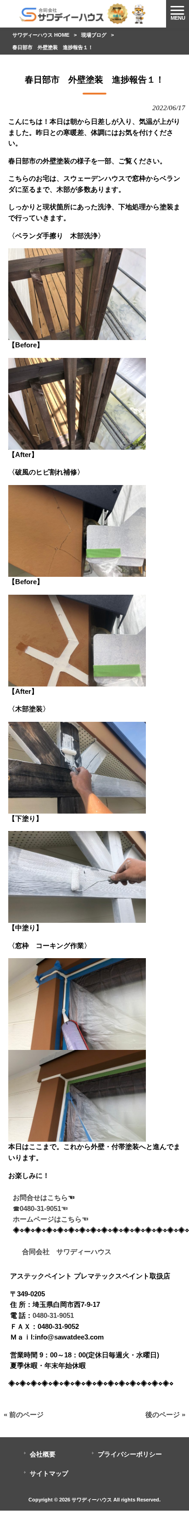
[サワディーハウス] (83, 13)
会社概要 (43, 1454)
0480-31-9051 (53, 1315)
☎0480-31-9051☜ (40, 1208)
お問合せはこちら (40, 1197)
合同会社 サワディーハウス (62, 1251)
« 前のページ (24, 1414)
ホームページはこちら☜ (51, 1219)
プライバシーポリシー (130, 1454)
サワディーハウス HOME (40, 35)
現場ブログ (93, 35)
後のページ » (165, 1414)
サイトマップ (49, 1473)
